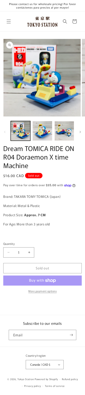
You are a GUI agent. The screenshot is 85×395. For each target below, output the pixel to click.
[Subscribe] (71, 335)
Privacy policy (32, 386)
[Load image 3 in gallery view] (64, 131)
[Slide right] (80, 132)
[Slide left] (5, 132)
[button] (9, 21)
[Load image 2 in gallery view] (42, 131)
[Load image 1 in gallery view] (20, 131)
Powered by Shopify (46, 379)
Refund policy (70, 379)
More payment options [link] (42, 291)
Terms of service (55, 386)
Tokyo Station (26, 379)
